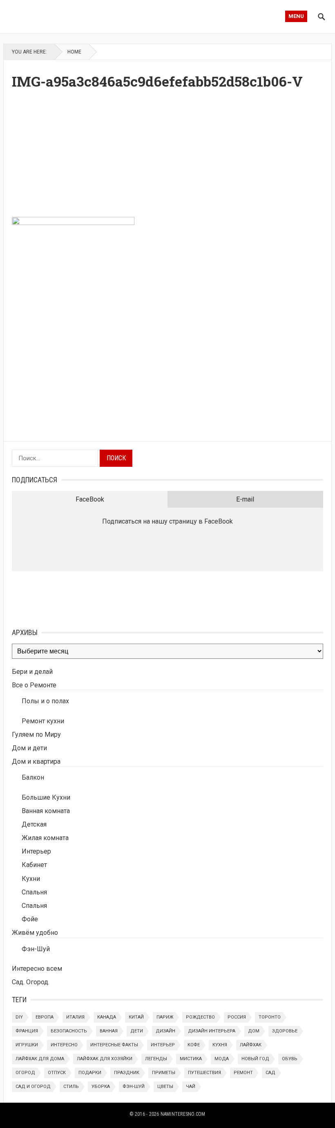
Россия (237, 1017)
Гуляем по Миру (36, 734)
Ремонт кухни (43, 721)
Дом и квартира (36, 761)
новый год (255, 1058)
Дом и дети (29, 748)
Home (74, 52)
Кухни (31, 879)
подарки (89, 1072)
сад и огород (33, 1086)
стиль (71, 1086)
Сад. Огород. (30, 982)
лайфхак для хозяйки (104, 1058)
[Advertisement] (167, 155)
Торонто (270, 1017)
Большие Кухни (46, 797)
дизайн (165, 1031)
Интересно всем (37, 968)
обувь (289, 1058)
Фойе (30, 919)
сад (270, 1072)
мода (221, 1058)
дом (253, 1031)
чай (190, 1086)
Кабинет (34, 865)
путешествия (204, 1072)
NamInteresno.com (183, 1114)
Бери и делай (32, 671)
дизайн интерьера (211, 1031)
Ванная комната (46, 811)
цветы (165, 1086)
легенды (156, 1058)
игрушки (27, 1045)
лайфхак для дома (40, 1058)
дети (136, 1031)
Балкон (33, 777)
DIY (19, 1017)
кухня (219, 1045)
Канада (106, 1017)
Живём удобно (35, 932)
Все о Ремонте (34, 685)
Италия (75, 1017)
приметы (163, 1072)
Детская (34, 824)
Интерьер (36, 851)
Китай (136, 1017)
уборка (101, 1086)
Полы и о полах (45, 701)
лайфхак (250, 1045)
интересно (64, 1045)
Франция (27, 1031)
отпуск (57, 1072)
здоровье (284, 1031)
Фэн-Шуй (36, 949)
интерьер (163, 1045)
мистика (191, 1058)
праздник (126, 1072)
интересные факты (114, 1045)
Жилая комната (45, 838)
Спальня (34, 892)
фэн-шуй (134, 1086)
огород (25, 1072)
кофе (194, 1045)
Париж (164, 1017)
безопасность (69, 1031)
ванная (109, 1031)
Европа (45, 1017)
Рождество (200, 1017)
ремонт (243, 1072)
